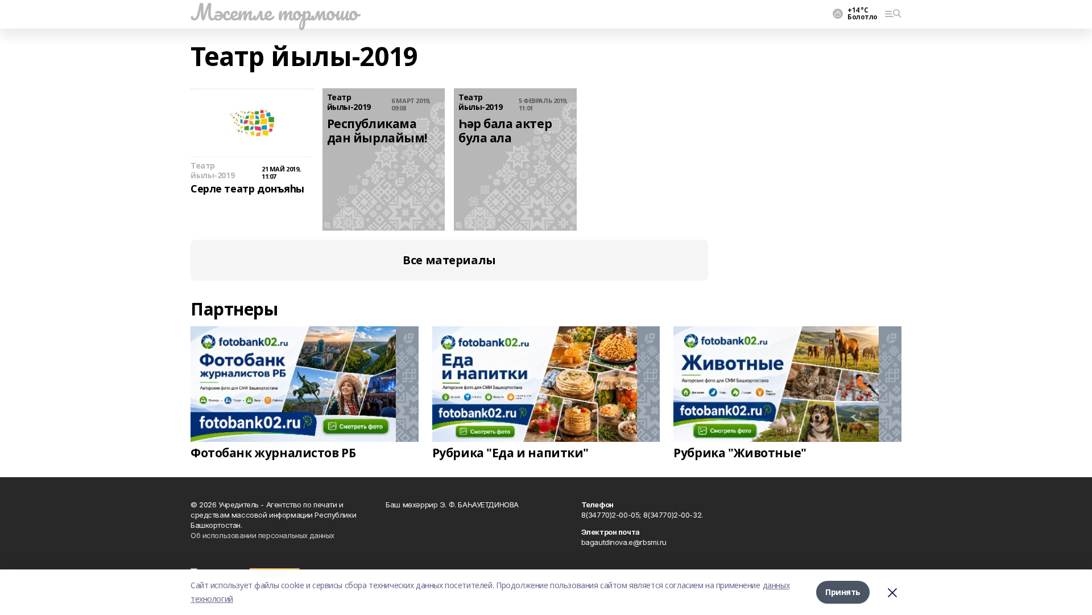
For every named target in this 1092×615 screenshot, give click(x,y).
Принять (843, 592)
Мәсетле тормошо (274, 12)
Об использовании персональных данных (262, 535)
